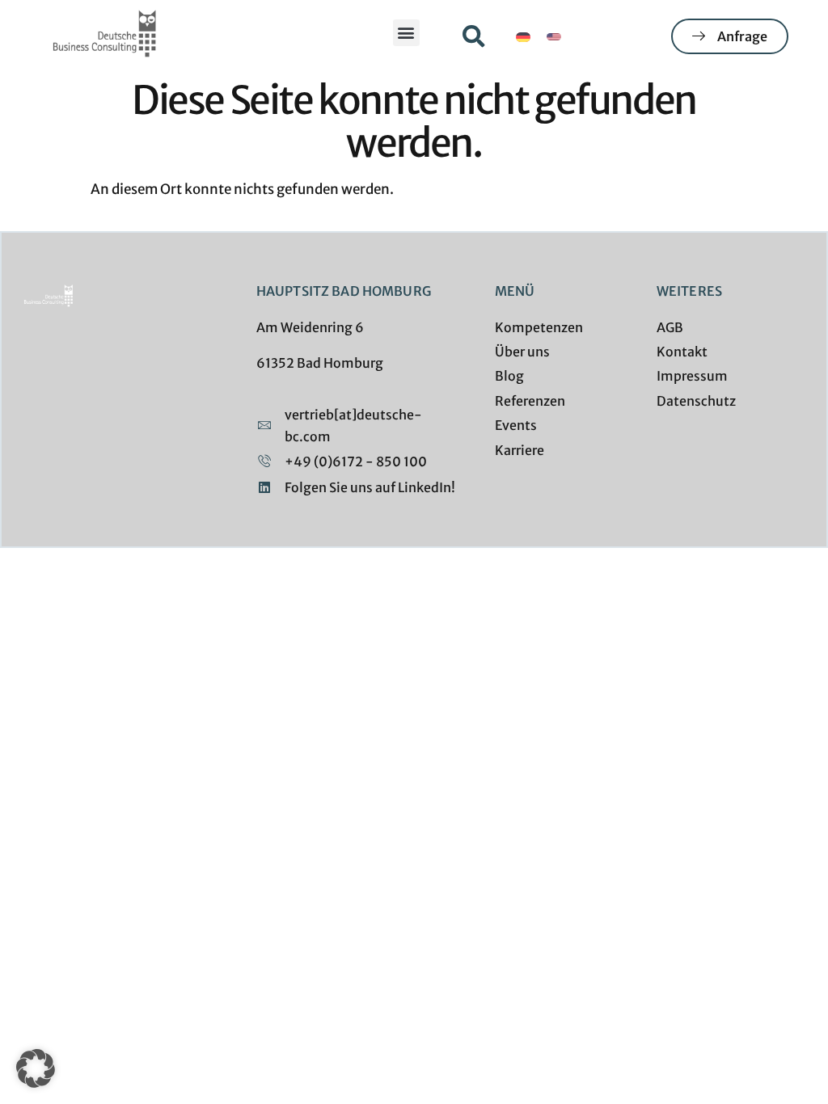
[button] (406, 32)
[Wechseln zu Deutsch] (523, 37)
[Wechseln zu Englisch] (554, 37)
